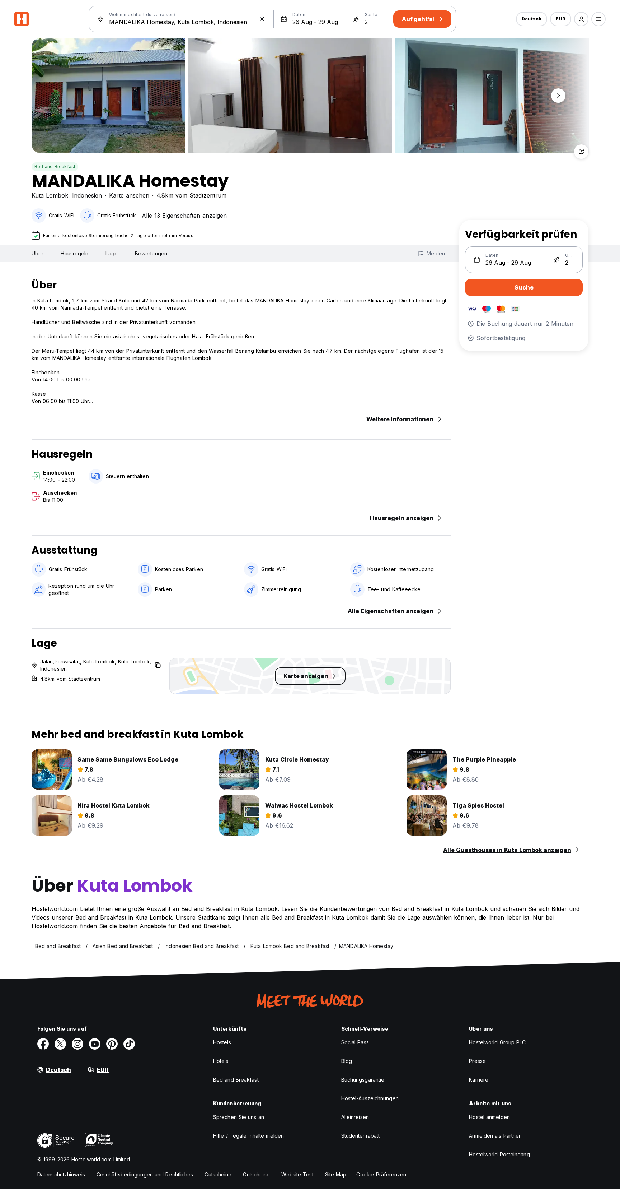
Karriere (478, 1080)
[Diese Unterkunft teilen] (581, 151)
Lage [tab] (111, 253)
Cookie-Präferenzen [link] (381, 1174)
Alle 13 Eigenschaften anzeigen (184, 215)
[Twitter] (60, 1044)
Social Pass (355, 1042)
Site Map (336, 1174)
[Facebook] (43, 1044)
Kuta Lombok (50, 195)
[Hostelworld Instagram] (77, 1044)
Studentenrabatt (360, 1136)
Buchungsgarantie (363, 1080)
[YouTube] (94, 1044)
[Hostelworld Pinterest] (112, 1044)
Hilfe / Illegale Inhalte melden (248, 1136)
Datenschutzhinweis (61, 1174)
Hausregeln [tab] (74, 253)
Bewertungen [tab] (151, 253)
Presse (477, 1061)
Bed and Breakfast (54, 166)
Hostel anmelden (489, 1117)
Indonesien (87, 195)
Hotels (221, 1061)
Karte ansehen (129, 195)
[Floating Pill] (558, 95)
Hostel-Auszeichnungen (370, 1098)
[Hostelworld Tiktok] (129, 1044)
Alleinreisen (355, 1117)
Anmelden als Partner (495, 1136)
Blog (346, 1061)
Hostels (222, 1042)
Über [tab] (37, 253)
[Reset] (262, 19)
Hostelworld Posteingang (499, 1154)
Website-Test (297, 1174)
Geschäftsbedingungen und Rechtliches (145, 1174)
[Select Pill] (581, 19)
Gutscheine (218, 1174)
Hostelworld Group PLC (497, 1042)
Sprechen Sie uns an (238, 1117)
